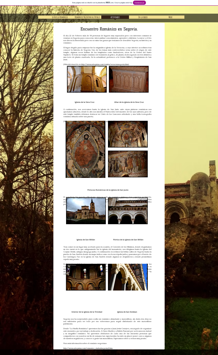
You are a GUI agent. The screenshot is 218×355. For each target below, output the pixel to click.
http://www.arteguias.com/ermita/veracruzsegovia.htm (104, 64)
